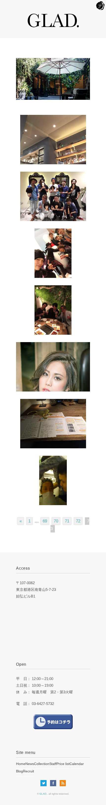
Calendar (77, 764)
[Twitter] (44, 783)
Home (20, 764)
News (29, 764)
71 (67, 521)
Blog (19, 771)
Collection (41, 764)
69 (45, 521)
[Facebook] (54, 783)
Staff (52, 764)
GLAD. (43, 793)
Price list (63, 764)
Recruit (28, 771)
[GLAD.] (53, 16)
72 (78, 521)
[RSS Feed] (63, 783)
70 (56, 521)
